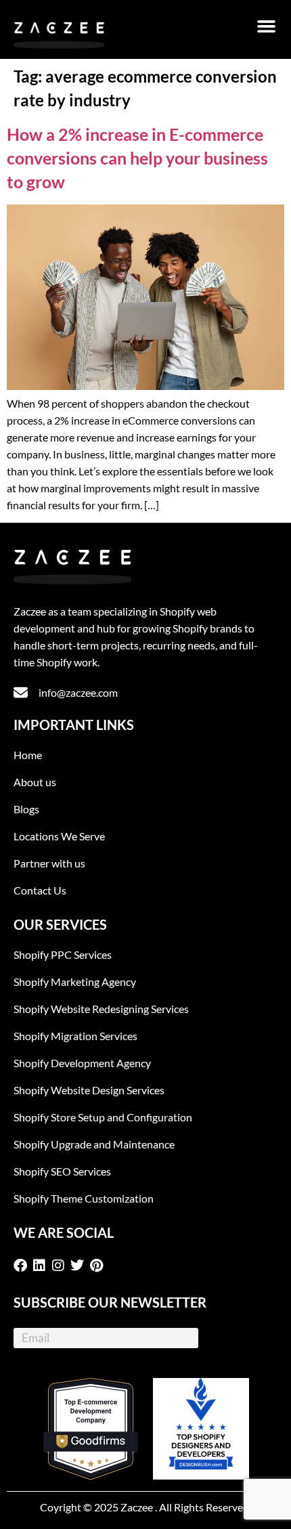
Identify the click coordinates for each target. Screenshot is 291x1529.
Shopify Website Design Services (89, 1089)
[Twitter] (79, 1265)
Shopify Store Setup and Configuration (103, 1117)
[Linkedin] (41, 1265)
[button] (267, 26)
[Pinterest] (98, 1265)
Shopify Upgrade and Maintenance (94, 1144)
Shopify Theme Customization (84, 1198)
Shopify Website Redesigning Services (101, 1008)
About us (35, 781)
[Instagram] (60, 1265)
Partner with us (49, 863)
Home (28, 754)
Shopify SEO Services (62, 1171)
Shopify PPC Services (63, 954)
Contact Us (40, 890)
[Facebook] (23, 1265)
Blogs (26, 808)
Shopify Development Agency (82, 1062)
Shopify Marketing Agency (75, 981)
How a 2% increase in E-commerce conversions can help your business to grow (137, 158)
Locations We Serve (59, 836)
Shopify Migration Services (75, 1035)
